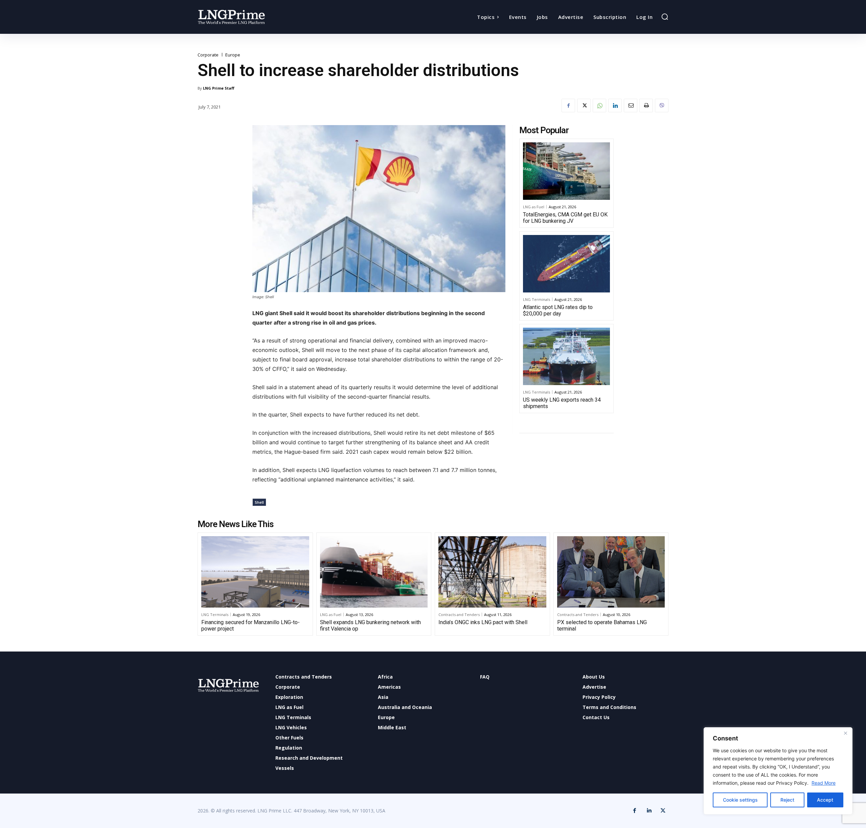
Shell (259, 502)
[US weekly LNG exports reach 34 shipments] (566, 356)
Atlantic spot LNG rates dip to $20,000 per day (558, 310)
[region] (778, 770)
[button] (664, 16)
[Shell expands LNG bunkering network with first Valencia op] (374, 571)
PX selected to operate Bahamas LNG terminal (602, 625)
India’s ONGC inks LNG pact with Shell (482, 622)
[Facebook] (568, 105)
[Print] (646, 105)
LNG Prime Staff (218, 88)
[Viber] (661, 105)
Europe (232, 55)
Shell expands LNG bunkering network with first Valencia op (370, 625)
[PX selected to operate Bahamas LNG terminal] (611, 571)
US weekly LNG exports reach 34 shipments (562, 403)
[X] (584, 105)
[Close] (845, 733)
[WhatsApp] (599, 105)
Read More (824, 783)
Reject (787, 800)
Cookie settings (740, 800)
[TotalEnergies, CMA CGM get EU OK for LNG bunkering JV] (566, 171)
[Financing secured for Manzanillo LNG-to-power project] (255, 571)
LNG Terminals (536, 299)
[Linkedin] (615, 105)
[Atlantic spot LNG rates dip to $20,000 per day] (566, 263)
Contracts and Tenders (459, 614)
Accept (825, 800)
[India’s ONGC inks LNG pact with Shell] (492, 571)
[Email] (630, 105)
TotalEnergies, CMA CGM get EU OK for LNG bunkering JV (565, 217)
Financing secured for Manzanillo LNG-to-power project (250, 625)
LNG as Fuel (533, 207)
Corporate (208, 55)
